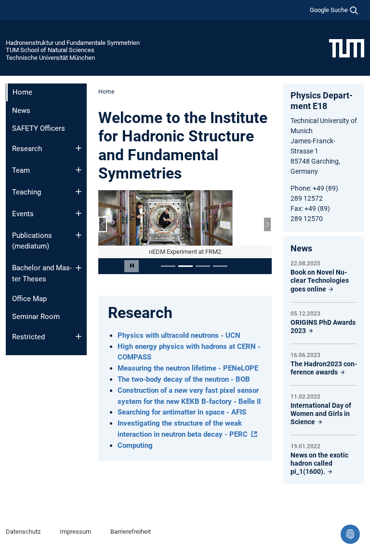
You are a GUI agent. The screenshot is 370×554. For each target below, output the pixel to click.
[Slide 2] (185, 266)
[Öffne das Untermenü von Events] (78, 213)
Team (21, 170)
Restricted (28, 336)
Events (23, 213)
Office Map (29, 298)
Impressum (75, 531)
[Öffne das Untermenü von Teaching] (78, 191)
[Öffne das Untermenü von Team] (78, 170)
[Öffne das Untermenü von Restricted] (78, 336)
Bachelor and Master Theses (42, 273)
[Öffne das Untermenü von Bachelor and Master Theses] (78, 268)
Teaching (26, 192)
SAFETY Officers (38, 128)
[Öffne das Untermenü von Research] (78, 148)
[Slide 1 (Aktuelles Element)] (168, 266)
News (21, 110)
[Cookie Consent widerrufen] (350, 534)
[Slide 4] (220, 266)
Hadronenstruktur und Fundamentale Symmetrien (73, 42)
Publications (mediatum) (32, 241)
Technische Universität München (50, 57)
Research (27, 148)
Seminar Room (36, 316)
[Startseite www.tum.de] (346, 47)
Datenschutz (23, 531)
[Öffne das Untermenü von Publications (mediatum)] (78, 235)
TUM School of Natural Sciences (50, 50)
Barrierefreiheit (130, 531)
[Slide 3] (203, 266)
